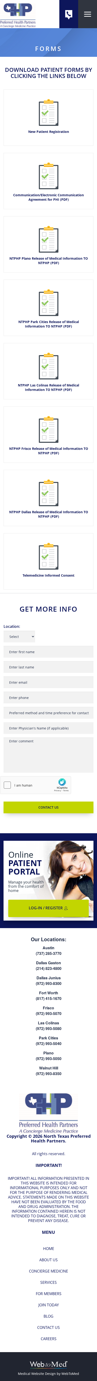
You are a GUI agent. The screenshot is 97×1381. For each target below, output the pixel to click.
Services (48, 1282)
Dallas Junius (48, 977)
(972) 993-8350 (48, 1073)
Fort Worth (48, 992)
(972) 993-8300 (48, 983)
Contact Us (48, 1327)
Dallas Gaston (48, 962)
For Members (48, 1293)
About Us (48, 1259)
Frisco (48, 1008)
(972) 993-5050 (48, 1058)
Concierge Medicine (48, 1271)
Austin (48, 947)
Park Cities (48, 1038)
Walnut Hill (48, 1068)
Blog (48, 1316)
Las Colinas (48, 1023)
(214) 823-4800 (48, 968)
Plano (48, 1053)
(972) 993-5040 (48, 1043)
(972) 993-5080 (48, 1028)
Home (48, 1248)
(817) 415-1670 (48, 998)
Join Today (48, 1305)
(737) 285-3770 (48, 953)
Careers (49, 1338)
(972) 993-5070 (48, 1013)
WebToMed (70, 1373)
